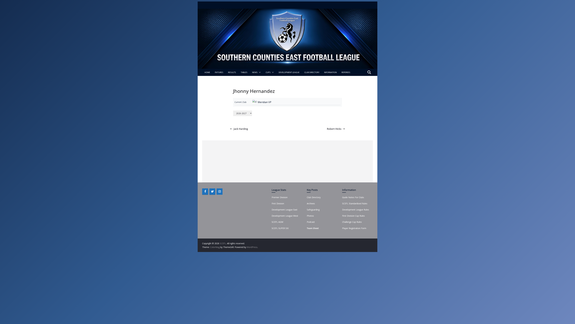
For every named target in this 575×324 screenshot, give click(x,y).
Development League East (284, 209)
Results (232, 72)
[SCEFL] (287, 10)
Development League (289, 72)
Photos (310, 215)
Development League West (285, 215)
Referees (346, 72)
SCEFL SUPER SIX (280, 228)
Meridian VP (264, 102)
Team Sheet (313, 228)
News (255, 72)
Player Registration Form (354, 228)
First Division (278, 203)
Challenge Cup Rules (352, 221)
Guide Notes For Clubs (353, 197)
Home (207, 72)
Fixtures (219, 72)
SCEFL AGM (277, 221)
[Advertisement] (287, 161)
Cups (268, 72)
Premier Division (280, 197)
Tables (244, 72)
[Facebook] (205, 191)
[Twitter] (212, 191)
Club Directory (311, 72)
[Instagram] (220, 191)
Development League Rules (355, 209)
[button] (259, 72)
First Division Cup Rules (353, 215)
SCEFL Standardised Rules (354, 203)
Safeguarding (313, 209)
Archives (311, 203)
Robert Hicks (334, 128)
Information (330, 72)
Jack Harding (241, 128)
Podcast (311, 221)
